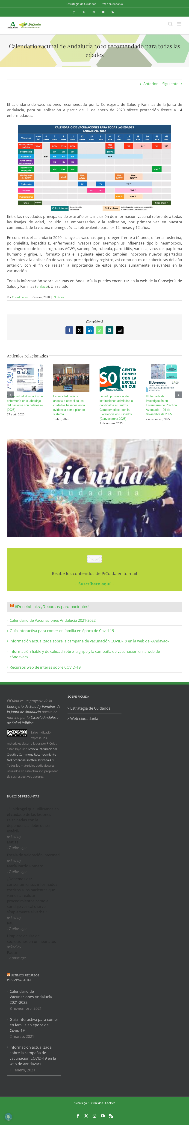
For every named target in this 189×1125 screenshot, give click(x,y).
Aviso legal (81, 1103)
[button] (10, 394)
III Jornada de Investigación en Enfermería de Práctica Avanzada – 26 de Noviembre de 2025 (161, 405)
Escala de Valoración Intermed (33, 854)
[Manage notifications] (8, 1116)
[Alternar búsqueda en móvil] (170, 23)
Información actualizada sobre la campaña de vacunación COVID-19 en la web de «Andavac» (89, 641)
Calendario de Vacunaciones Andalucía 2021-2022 (53, 620)
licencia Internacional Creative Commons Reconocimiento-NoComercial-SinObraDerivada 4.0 (32, 754)
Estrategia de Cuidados (90, 708)
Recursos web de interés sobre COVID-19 (45, 667)
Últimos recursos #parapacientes (23, 977)
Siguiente (170, 83)
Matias (12, 842)
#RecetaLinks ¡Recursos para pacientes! (52, 606)
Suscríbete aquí (94, 584)
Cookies (110, 1103)
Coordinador (20, 297)
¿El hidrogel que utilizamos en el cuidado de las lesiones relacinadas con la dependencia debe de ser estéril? (33, 820)
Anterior (150, 83)
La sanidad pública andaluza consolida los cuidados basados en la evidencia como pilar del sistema (69, 405)
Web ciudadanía (84, 718)
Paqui (12, 952)
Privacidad (96, 1103)
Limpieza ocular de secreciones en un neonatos (31, 938)
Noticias (59, 297)
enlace (42, 286)
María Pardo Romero (25, 866)
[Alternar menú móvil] (179, 23)
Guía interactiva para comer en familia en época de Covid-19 (62, 630)
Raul (11, 923)
